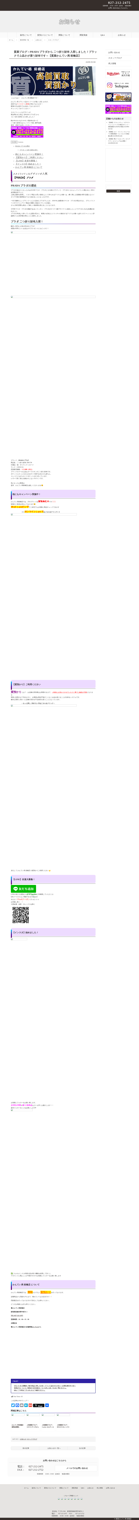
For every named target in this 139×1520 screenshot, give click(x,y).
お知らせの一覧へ (54, 1448)
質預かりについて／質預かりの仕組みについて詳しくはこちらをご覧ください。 (40, 1388)
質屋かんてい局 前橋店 (69, 5)
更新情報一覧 (24, 40)
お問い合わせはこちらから (118, 8)
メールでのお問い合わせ (77, 1468)
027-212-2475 (119, 2)
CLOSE (14, 142)
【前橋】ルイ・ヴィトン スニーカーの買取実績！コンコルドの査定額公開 (119, 134)
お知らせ (39, 40)
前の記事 (26, 1448)
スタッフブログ (53, 40)
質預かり (45, 1292)
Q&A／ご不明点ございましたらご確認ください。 (30, 1390)
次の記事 (82, 1448)
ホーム (11, 40)
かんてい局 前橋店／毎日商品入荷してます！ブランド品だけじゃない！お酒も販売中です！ (45, 1385)
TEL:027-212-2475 (17, 1315)
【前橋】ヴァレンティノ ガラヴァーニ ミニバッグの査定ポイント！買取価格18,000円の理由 (119, 124)
